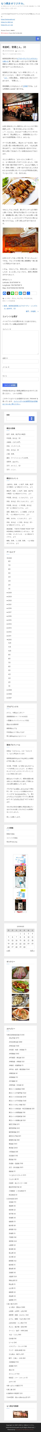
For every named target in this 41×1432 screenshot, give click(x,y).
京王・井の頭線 (14, 1167)
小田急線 (12, 1152)
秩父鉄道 (12, 1195)
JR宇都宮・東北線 (15, 1058)
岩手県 (11, 1214)
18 (32, 940)
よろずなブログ (19, 799)
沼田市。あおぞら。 (13, 462)
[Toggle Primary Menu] (38, 39)
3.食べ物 (9, 1304)
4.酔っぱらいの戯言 (13, 1386)
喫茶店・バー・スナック (17, 1378)
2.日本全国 (10, 1199)
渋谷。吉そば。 (12, 522)
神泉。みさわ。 (12, 518)
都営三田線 (12, 1124)
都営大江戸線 (13, 1136)
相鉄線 (11, 1171)
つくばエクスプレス (15, 1175)
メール (5, 367)
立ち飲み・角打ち (15, 1354)
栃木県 (11, 1225)
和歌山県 (12, 1280)
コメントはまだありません (13, 54)
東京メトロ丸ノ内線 (15, 1105)
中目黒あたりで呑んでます (15, 732)
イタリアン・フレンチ (16, 1346)
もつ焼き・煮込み (10, 298)
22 (20, 944)
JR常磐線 (12, 1054)
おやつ (11, 1382)
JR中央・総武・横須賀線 (17, 1069)
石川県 (11, 1257)
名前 (5, 358)
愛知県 (11, 1269)
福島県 (11, 1221)
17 (28, 940)
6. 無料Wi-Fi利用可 (13, 1393)
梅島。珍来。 (11, 541)
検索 (8, 415)
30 (24, 947)
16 (24, 940)
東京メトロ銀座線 (15, 1089)
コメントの (12, 838)
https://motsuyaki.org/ (8, 19)
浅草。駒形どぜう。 (13, 512)
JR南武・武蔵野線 (15, 1065)
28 (16, 947)
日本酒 (11, 1338)
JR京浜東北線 (27, 298)
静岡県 (11, 1261)
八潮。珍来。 (11, 454)
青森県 (11, 1206)
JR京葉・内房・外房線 (16, 1050)
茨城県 (11, 1233)
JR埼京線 (12, 1046)
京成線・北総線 (14, 1163)
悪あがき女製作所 (13, 724)
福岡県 (11, 1300)
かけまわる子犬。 (21, 794)
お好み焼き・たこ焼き (16, 1323)
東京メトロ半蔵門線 (15, 1093)
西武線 (11, 1159)
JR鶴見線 (12, 1073)
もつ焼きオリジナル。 (13, 3)
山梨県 (11, 1245)
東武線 (11, 1148)
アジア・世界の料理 (15, 1350)
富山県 (11, 1253)
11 (32, 937)
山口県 (11, 1288)
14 (16, 940)
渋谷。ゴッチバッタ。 (14, 446)
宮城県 (11, 1218)
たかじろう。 (21, 51)
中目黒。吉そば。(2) (13, 438)
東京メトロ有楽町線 (8, 301)
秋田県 (11, 1210)
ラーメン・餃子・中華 (16, 1331)
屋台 (10, 1370)
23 (24, 944)
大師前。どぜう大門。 (14, 442)
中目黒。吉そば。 (13, 497)
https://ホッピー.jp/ (7, 25)
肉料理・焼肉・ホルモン (17, 1315)
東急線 (11, 1144)
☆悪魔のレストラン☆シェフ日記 (18, 720)
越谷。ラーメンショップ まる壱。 (18, 458)
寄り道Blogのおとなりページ (16, 736)
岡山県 (11, 1284)
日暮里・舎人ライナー (16, 1183)
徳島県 (11, 1292)
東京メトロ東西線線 (15, 1112)
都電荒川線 (12, 1140)
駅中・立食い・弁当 (15, 1358)
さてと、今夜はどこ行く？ (15, 713)
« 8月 (8, 951)
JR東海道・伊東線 (15, 1061)
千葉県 (11, 1237)
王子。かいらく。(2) (13, 466)
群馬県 (11, 1229)
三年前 (25, 86)
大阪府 (11, 1276)
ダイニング (12, 1374)
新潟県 (11, 1249)
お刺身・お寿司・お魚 (16, 1311)
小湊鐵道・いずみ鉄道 (16, 1191)
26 (8, 947)
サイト (4, 376)
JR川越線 (12, 1081)
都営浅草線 (12, 1128)
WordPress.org (12, 842)
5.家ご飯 (9, 1389)
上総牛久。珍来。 (13, 484)
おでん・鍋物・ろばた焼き (18, 1319)
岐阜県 (11, 1265)
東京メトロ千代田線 (15, 1101)
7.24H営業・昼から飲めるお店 (17, 1397)
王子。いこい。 (12, 470)
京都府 (11, 1272)
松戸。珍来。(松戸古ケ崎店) (16, 434)
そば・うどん (13, 1335)
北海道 (11, 1202)
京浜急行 (12, 1156)
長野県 (11, 1241)
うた (5, 78)
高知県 (11, 1296)
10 (28, 937)
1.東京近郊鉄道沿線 (13, 1035)
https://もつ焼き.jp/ (7, 22)
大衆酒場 (12, 1362)
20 (12, 944)
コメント (6, 329)
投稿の (10, 834)
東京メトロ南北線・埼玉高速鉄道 (20, 1109)
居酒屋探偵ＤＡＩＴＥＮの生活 (17, 716)
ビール (11, 1342)
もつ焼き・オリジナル (21, 789)
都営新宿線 (12, 1132)
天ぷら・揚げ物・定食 (16, 1327)
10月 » (32, 951)
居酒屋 (11, 1366)
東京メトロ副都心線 (15, 1120)
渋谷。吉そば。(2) (13, 450)
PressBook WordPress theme (24, 1429)
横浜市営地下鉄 (14, 1187)
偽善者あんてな (12, 728)
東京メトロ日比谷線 (15, 1097)
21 (16, 944)
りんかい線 (12, 1179)
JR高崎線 (12, 1077)
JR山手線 (20, 298)
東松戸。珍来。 (12, 491)
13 (12, 940)
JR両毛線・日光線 (15, 1085)
